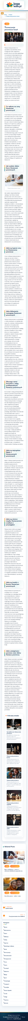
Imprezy (6, 943)
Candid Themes (17, 1018)
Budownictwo (7, 930)
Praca (5, 962)
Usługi (5, 996)
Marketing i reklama (9, 946)
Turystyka (6, 987)
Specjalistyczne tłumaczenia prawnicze (14, 732)
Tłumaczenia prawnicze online (13, 828)
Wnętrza (6, 1000)
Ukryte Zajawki (15, 866)
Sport (5, 977)
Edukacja (6, 936)
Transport (6, 984)
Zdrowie (6, 1003)
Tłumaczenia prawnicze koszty (13, 756)
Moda (5, 949)
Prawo (5, 965)
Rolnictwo (6, 971)
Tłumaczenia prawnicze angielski (13, 803)
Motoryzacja (7, 952)
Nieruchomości (7, 955)
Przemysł (6, 968)
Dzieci (5, 933)
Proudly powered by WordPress (11, 1017)
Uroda (5, 993)
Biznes (7, 23)
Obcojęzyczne (7, 958)
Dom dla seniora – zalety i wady (12, 896)
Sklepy (5, 974)
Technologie (7, 981)
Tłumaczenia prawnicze (13, 780)
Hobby (5, 939)
